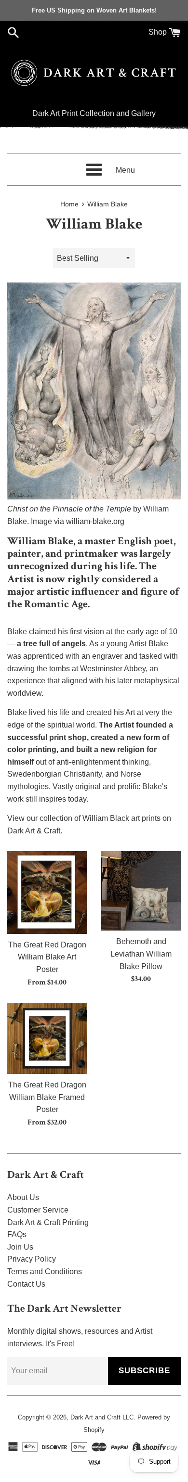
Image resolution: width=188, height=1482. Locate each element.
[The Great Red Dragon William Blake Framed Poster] (47, 1038)
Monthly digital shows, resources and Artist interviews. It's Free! (79, 1337)
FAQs (17, 1234)
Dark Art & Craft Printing (48, 1222)
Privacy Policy (31, 1259)
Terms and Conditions (44, 1271)
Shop (157, 32)
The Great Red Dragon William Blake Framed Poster (47, 1097)
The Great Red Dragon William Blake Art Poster (47, 957)
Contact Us (26, 1284)
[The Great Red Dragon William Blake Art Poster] (47, 892)
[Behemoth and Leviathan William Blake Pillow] (141, 891)
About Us (23, 1197)
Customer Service (37, 1210)
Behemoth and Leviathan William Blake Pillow (141, 953)
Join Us (20, 1247)
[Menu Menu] (94, 170)
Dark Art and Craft (95, 1417)
